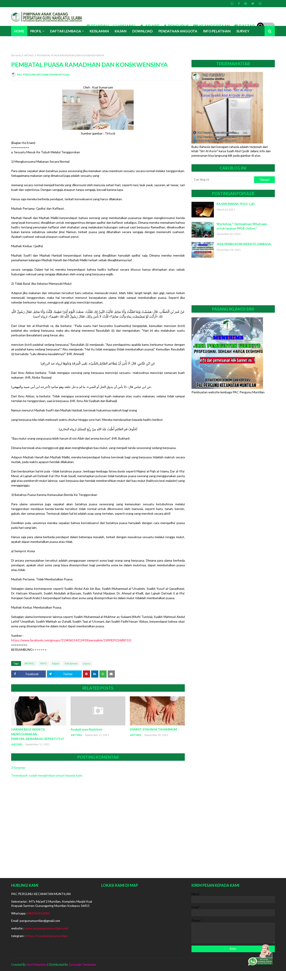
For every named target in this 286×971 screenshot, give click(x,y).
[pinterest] (245, 3)
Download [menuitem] (142, 31)
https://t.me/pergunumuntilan (47, 936)
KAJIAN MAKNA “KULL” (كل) (235, 204)
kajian (55, 663)
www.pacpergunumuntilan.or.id (46, 928)
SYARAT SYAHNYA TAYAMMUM (153, 729)
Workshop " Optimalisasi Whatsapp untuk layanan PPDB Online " (242, 226)
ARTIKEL (29, 55)
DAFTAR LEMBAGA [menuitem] (65, 31)
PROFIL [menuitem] (36, 31)
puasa (86, 663)
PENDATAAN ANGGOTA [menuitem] (177, 31)
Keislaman (71, 663)
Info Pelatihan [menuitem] (217, 31)
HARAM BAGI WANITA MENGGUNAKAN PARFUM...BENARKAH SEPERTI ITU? (37, 734)
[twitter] (252, 3)
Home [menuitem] (19, 31)
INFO (43, 663)
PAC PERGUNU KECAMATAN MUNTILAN (43, 74)
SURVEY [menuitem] (242, 31)
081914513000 (38, 913)
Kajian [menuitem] (120, 31)
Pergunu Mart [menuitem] (27, 41)
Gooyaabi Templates (82, 964)
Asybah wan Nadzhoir (87, 729)
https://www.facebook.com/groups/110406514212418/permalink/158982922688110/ (71, 640)
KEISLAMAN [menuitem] (99, 31)
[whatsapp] (232, 3)
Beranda (16, 55)
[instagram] (259, 3)
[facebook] (239, 3)
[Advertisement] (233, 281)
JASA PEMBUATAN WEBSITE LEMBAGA (244, 244)
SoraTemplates (36, 964)
